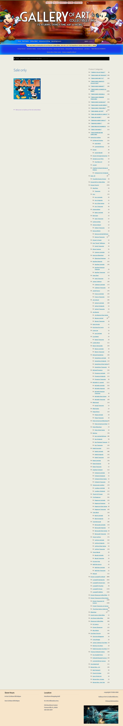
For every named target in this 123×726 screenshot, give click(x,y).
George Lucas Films (98, 159)
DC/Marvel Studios (98, 140)
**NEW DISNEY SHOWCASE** (98, 102)
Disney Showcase (78, 49)
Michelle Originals (100, 388)
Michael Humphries (98, 355)
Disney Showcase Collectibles (99, 595)
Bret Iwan (95, 215)
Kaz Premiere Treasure (101, 442)
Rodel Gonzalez (97, 448)
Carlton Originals (99, 543)
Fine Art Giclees (97, 673)
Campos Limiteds (100, 252)
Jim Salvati (96, 300)
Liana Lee (95, 330)
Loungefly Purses (97, 589)
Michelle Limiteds (100, 385)
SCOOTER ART (99, 153)
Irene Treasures (99, 278)
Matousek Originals (100, 528)
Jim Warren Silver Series (101, 315)
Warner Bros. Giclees (98, 679)
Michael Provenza (97, 370)
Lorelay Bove (96, 342)
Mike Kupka (96, 408)
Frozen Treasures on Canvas (100, 606)
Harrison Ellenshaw (98, 255)
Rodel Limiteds (99, 451)
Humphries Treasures (101, 367)
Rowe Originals (97, 463)
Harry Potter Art (97, 676)
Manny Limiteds (99, 349)
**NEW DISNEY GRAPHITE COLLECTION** (97, 82)
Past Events (25, 41)
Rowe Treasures (97, 467)
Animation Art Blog (44, 41)
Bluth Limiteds (99, 515)
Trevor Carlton (97, 537)
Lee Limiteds (98, 333)
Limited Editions (99, 146)
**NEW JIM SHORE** (96, 117)
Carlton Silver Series (100, 546)
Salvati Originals (99, 306)
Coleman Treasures (100, 287)
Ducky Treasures (99, 246)
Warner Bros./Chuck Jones (54, 52)
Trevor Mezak (96, 552)
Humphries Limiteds (100, 358)
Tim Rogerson (96, 497)
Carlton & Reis (97, 222)
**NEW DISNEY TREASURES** (98, 108)
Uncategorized (95, 664)
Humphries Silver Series (101, 364)
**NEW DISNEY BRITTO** (97, 78)
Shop (19, 41)
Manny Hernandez (98, 346)
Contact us (63, 3)
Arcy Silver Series (99, 203)
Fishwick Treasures (100, 482)
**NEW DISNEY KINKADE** (97, 86)
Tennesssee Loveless (98, 485)
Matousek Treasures (100, 534)
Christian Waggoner (98, 636)
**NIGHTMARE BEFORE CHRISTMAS (97, 133)
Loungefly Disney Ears (99, 583)
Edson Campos (97, 249)
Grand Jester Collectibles (98, 615)
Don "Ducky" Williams (99, 243)
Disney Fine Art (22, 49)
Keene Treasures (99, 339)
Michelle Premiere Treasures (100, 392)
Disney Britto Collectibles (98, 182)
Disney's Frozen (97, 240)
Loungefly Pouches (98, 586)
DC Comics (96, 624)
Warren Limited (99, 318)
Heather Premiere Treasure (99, 268)
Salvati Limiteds (99, 303)
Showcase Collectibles (97, 621)
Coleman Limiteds (100, 284)
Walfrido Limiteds (100, 567)
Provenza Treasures (100, 379)
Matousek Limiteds (100, 525)
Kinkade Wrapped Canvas (100, 658)
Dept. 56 (93, 176)
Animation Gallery (31, 49)
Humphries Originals (100, 361)
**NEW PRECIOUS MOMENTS (98, 49)
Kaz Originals (98, 439)
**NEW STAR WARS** (96, 129)
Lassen (95, 165)
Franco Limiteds (99, 294)
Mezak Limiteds (99, 555)
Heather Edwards (97, 261)
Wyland (95, 573)
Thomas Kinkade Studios (98, 652)
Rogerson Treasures (100, 509)
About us (49, 3)
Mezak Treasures (99, 558)
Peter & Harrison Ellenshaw (100, 421)
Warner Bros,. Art (95, 667)
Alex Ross (95, 188)
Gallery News (34, 41)
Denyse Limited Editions (101, 234)
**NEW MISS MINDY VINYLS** (98, 120)
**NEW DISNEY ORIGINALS (98, 94)
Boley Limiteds (99, 212)
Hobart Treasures (100, 228)
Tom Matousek (97, 522)
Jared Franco (96, 291)
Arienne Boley (96, 209)
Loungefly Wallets (98, 592)
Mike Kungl (96, 402)
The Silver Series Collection (100, 609)
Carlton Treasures (100, 549)
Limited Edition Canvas (99, 661)
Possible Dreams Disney (99, 179)
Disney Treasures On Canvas (44, 49)
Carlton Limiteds (99, 540)
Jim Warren (96, 312)
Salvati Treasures (100, 309)
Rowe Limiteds (97, 460)
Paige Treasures (99, 418)
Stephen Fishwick (97, 470)
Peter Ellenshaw (97, 427)
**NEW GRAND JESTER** (97, 111)
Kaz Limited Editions (100, 436)
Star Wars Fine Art (96, 633)
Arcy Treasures (99, 206)
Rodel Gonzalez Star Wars (100, 649)
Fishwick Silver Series (101, 479)
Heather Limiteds (99, 264)
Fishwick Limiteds (100, 473)
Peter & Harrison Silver (101, 424)
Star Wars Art (98, 162)
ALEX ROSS (98, 143)
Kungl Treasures (99, 405)
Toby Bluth (96, 512)
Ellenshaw (93, 612)
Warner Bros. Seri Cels (99, 682)
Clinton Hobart (97, 225)
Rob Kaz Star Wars (98, 646)
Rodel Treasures (99, 457)
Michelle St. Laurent (98, 382)
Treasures (97, 191)
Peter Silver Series (100, 430)
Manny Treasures (99, 352)
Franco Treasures (99, 297)
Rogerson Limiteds (100, 500)
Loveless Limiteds (100, 488)
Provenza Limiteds (100, 373)
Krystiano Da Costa (98, 327)
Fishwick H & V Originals (101, 173)
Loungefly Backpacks (99, 580)
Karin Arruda (96, 324)
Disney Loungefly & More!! (69, 52)
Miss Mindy (96, 630)
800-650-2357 (65, 45)
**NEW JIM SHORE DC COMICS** (99, 114)
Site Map (70, 3)
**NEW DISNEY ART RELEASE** (99, 75)
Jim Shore (87, 49)
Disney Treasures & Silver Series (100, 598)
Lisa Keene (96, 336)
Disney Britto (69, 49)
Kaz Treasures (99, 445)
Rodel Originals (99, 454)
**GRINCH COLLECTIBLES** (98, 72)
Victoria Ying (96, 561)
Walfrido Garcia (97, 564)
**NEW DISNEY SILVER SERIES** (99, 105)
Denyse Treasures (100, 237)
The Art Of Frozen (98, 494)
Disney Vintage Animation (100, 156)
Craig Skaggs (96, 639)
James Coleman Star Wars (100, 642)
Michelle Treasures (100, 399)
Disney (94, 149)
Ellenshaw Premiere (100, 258)
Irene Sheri (96, 275)
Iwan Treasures (99, 218)
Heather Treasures (100, 272)
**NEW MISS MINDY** (96, 123)
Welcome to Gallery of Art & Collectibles (31, 58)
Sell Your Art (78, 3)
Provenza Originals (100, 376)
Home (17, 58)
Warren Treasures (100, 321)
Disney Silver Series (59, 49)
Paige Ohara (96, 411)
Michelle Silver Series (100, 396)
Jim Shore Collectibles (97, 618)
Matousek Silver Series (101, 531)
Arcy (94, 194)
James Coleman (97, 281)
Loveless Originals (100, 491)
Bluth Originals (99, 518)
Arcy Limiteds (98, 197)
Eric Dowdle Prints (98, 655)
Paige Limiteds (99, 415)
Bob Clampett (96, 670)
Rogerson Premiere (100, 503)
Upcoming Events (56, 41)
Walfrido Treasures (100, 570)
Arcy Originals (99, 200)
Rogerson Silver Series (101, 506)
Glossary (55, 3)
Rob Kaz (95, 433)
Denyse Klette (96, 231)
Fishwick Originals (100, 476)
